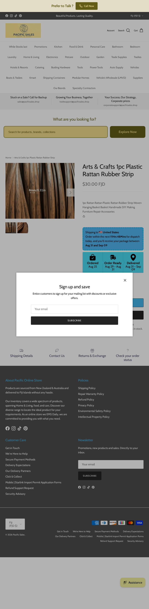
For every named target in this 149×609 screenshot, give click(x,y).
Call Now (89, 6)
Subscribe (74, 320)
